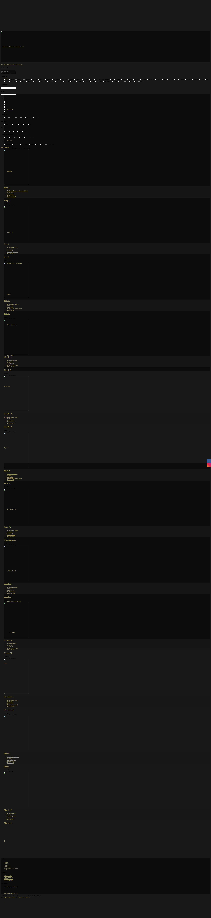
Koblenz (12, 81)
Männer (6, 863)
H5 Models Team (8, 877)
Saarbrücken (107, 81)
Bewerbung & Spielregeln (11, 886)
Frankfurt (170, 79)
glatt (15, 131)
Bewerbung (7, 417)
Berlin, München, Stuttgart (102, 79)
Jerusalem (196, 79)
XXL (7, 101)
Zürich (141, 81)
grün (23, 118)
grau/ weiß (8, 124)
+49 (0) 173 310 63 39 (24, 897)
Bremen (124, 79)
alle (2, 64)
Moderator (8, 144)
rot (30, 124)
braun (18, 118)
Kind (7, 103)
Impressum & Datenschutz (14, 601)
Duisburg (144, 79)
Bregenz (12, 79)
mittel (24, 131)
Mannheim (59, 81)
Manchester (51, 81)
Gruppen (17, 64)
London (36, 81)
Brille (7, 137)
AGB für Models (8, 880)
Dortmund (137, 79)
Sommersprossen (29, 137)
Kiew (7, 81)
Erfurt (164, 79)
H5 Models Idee (8, 876)
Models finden (4, 147)
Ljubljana (29, 81)
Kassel (202, 79)
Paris (93, 81)
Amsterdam (78, 79)
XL (6, 111)
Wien (136, 81)
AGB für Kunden (11, 540)
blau (7, 118)
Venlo (131, 81)
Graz (176, 79)
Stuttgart (121, 81)
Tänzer (43, 144)
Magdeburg (43, 81)
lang (11, 131)
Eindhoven (27, 79)
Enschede (158, 79)
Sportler (32, 144)
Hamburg (181, 79)
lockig (20, 131)
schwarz (15, 124)
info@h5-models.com (9, 897)
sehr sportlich (50, 144)
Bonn (7, 79)
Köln (18, 81)
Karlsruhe (48, 79)
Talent (37, 144)
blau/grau (36, 118)
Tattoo (12, 137)
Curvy (21, 64)
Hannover (189, 79)
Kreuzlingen (56, 79)
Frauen (6, 862)
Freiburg (34, 79)
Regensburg (99, 81)
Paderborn (87, 81)
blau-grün (12, 118)
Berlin (91, 79)
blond (25, 124)
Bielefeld (118, 79)
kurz (7, 131)
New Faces (10, 109)
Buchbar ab (20, 79)
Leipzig (23, 81)
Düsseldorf (151, 79)
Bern (112, 79)
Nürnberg (79, 81)
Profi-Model (16, 144)
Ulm (127, 81)
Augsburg (85, 79)
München (66, 81)
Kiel (207, 79)
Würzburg (64, 79)
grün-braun (29, 118)
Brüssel (130, 79)
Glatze (21, 137)
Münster (73, 81)
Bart (17, 137)
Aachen (71, 79)
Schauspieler (10, 355)
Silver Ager (11, 64)
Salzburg (115, 81)
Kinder (9, 202)
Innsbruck (41, 79)
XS (6, 104)
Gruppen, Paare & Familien (11, 868)
